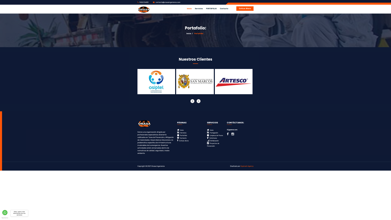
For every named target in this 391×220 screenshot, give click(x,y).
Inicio (189, 9)
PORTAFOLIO (211, 9)
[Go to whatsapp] (4, 212)
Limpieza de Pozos (216, 135)
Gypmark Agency (247, 166)
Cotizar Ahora (245, 8)
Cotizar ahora (183, 141)
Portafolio (198, 34)
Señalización (214, 141)
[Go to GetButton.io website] (5, 218)
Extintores (213, 138)
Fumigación (213, 133)
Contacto (224, 9)
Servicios (182, 133)
